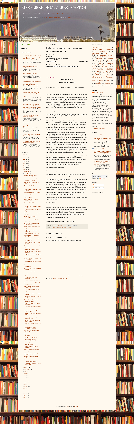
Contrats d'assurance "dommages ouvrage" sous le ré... (31, 353)
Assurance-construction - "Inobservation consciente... (30, 360)
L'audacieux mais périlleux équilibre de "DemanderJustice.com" (31, 135)
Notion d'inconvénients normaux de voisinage (32, 346)
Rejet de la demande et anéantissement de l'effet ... (32, 334)
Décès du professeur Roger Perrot (30, 73)
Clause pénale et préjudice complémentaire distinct (30, 340)
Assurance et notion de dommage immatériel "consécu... (31, 186)
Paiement (99, 71)
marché (94, 62)
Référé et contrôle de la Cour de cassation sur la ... (31, 200)
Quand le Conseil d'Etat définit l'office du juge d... (32, 262)
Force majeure (106, 74)
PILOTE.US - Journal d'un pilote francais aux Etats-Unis (102, 162)
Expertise (99, 60)
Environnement (109, 77)
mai (25, 377)
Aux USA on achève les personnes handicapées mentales (101, 153)
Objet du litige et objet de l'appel (31, 337)
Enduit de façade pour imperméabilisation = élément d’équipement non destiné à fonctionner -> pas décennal (32, 83)
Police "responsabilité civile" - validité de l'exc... (32, 243)
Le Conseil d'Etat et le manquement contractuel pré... (32, 310)
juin (25, 375)
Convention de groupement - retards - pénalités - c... (32, 246)
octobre (26, 367)
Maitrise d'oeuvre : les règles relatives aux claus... (32, 269)
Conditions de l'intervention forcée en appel (32, 297)
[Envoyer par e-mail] (69, 225)
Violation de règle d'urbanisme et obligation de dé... (31, 223)
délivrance (98, 83)
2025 (24, 157)
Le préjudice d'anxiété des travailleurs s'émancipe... (32, 307)
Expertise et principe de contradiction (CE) (32, 314)
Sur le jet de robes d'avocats (100, 141)
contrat (98, 57)
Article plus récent (51, 276)
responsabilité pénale (97, 77)
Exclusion (105, 66)
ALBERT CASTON (98, 92)
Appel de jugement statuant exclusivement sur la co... (30, 327)
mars (25, 382)
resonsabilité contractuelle (105, 69)
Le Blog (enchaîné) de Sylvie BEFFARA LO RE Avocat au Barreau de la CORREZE (102, 150)
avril (25, 380)
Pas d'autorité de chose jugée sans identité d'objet (31, 331)
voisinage (100, 58)
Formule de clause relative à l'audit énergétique (30, 67)
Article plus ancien (83, 276)
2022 (24, 163)
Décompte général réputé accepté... (31, 233)
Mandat (111, 73)
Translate (103, 178)
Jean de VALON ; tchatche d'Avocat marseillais (102, 139)
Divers (97, 74)
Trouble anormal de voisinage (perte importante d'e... (32, 227)
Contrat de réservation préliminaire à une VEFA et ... (32, 286)
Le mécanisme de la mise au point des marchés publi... (32, 364)
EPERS (108, 80)
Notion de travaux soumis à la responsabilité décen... (30, 179)
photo (112, 85)
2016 (24, 393)
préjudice (96, 53)
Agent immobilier (96, 76)
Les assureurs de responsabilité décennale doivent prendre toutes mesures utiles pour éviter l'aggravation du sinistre (32, 57)
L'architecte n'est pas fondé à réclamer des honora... (32, 255)
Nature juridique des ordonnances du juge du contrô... (32, 320)
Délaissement (107, 83)
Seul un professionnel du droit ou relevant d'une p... (31, 217)
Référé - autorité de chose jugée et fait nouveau (32, 293)
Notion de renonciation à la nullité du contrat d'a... (32, 220)
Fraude (94, 82)
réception (110, 58)
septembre (26, 369)
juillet (25, 373)
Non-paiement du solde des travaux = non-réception (32, 230)
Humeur (110, 62)
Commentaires (97, 187)
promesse (101, 82)
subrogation (95, 73)
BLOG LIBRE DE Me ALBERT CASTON (53, 7)
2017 (24, 391)
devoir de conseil (108, 57)
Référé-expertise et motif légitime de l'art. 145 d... (32, 236)
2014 (24, 397)
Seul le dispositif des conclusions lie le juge (31, 125)
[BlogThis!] (70, 225)
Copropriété (105, 65)
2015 (24, 395)
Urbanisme (95, 68)
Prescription (109, 54)
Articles (96, 185)
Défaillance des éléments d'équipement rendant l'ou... (32, 252)
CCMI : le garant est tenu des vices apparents (31, 290)
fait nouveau (64, 227)
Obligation (107, 76)
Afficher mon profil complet (98, 128)
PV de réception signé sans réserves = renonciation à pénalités (31, 116)
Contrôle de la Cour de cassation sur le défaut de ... (32, 324)
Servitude (97, 79)
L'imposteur (96, 164)
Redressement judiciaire (97, 85)
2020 (24, 167)
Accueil (67, 276)
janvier (26, 386)
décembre (26, 171)
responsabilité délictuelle (106, 55)
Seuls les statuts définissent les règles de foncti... (32, 203)
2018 (24, 389)
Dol (107, 71)
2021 (24, 165)
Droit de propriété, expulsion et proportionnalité (31, 196)
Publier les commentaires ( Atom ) (60, 278)
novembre (26, 173)
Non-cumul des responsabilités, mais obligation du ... (32, 283)
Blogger (76, 406)
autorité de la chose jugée (56, 227)
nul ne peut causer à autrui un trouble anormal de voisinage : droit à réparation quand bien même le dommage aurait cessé (32, 106)
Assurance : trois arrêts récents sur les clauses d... (32, 206)
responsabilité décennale (102, 49)
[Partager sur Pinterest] (76, 225)
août (25, 371)
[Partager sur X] (72, 225)
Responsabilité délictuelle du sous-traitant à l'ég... (31, 183)
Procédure (69, 227)
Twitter (69, 17)
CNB (104, 79)
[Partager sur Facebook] (74, 225)
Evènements (106, 85)
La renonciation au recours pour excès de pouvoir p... (32, 258)
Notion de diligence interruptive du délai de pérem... (32, 343)
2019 (24, 169)
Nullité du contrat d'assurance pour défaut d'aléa (31, 357)
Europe (101, 80)
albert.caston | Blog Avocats (100, 135)
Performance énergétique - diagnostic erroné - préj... (32, 193)
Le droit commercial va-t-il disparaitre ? (32, 274)
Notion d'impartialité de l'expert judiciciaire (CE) (31, 317)
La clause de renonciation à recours (32, 280)
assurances (103, 51)
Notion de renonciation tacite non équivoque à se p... (31, 350)
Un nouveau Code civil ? (29, 271)
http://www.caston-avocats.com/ (52, 17)
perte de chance (108, 68)
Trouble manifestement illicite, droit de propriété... (32, 213)
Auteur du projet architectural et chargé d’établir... (32, 189)
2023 (24, 161)
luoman (67, 406)
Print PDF (27, 44)
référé (94, 66)
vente (107, 60)
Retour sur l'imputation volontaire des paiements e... (32, 265)
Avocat (100, 63)
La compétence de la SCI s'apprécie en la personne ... (32, 210)
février (26, 384)
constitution (110, 82)
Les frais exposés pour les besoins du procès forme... (32, 303)
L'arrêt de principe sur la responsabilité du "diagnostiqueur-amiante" (32, 142)
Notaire (102, 62)
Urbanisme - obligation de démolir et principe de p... (32, 239)
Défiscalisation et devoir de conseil (31, 249)
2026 (24, 155)
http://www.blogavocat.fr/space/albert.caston (62, 13)
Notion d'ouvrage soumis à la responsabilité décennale (30, 176)
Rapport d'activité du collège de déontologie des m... (31, 300)
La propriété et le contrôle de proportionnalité (30, 278)
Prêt (104, 73)
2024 (24, 159)
